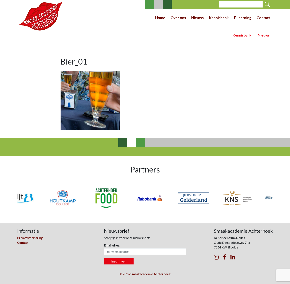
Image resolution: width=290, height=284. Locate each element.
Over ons (178, 17)
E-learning (242, 17)
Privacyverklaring (30, 238)
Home (160, 17)
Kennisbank (219, 17)
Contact (263, 17)
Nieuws (197, 17)
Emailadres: (112, 245)
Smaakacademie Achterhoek (150, 274)
